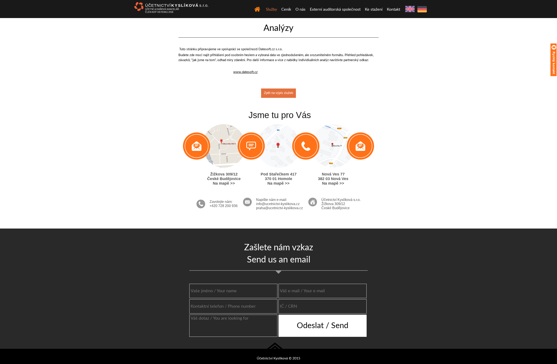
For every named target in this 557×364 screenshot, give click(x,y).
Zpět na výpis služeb (278, 93)
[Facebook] (251, 146)
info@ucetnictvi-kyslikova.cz (278, 204)
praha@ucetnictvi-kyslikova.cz (279, 208)
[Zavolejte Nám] (305, 146)
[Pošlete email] (196, 146)
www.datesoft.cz (245, 72)
